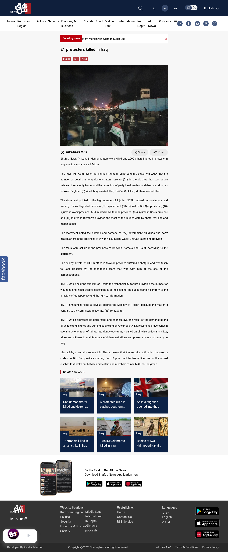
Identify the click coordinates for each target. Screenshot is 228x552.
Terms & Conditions (186, 547)
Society (89, 21)
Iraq (76, 59)
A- (154, 8)
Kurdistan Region (71, 512)
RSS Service (125, 521)
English (167, 517)
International (127, 21)
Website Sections (72, 507)
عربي (165, 512)
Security (53, 21)
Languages (169, 507)
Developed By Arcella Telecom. (25, 547)
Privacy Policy (210, 547)
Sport (99, 21)
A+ (175, 8)
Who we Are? (163, 547)
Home (11, 21)
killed (84, 59)
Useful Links (125, 507)
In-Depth (91, 521)
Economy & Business (74, 526)
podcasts (165, 21)
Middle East (93, 511)
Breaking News (71, 38)
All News (91, 525)
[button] (165, 38)
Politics (41, 21)
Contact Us (124, 517)
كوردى (166, 521)
